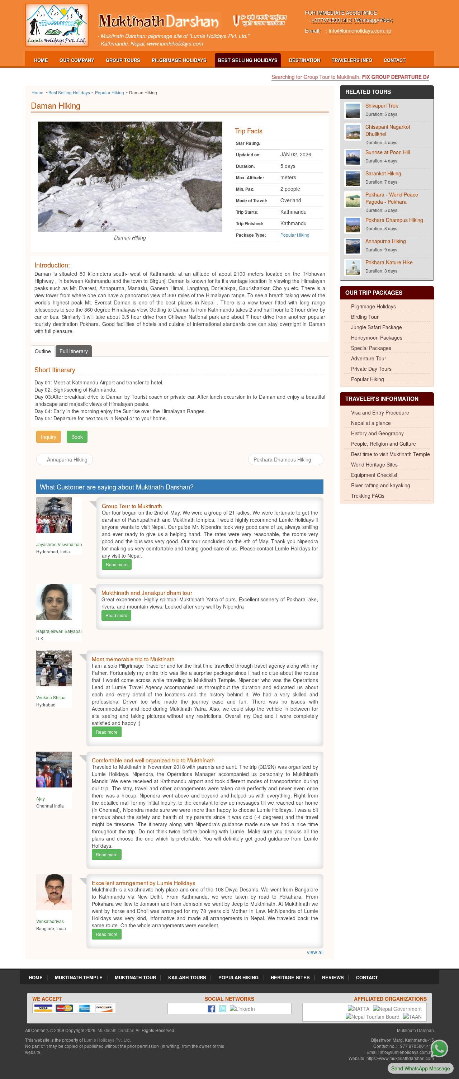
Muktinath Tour (135, 977)
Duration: (245, 166)
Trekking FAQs (367, 495)
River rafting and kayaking (380, 485)
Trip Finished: (249, 224)
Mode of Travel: (251, 201)
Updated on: (248, 155)
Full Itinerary (74, 351)
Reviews (333, 977)
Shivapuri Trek (381, 105)
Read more (117, 564)
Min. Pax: (245, 189)
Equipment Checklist (374, 474)
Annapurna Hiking (67, 459)
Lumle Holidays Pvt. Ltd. (107, 1040)
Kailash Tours (187, 977)
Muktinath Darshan (116, 1030)
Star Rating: (248, 143)
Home (41, 60)
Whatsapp (366, 19)
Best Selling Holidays (248, 60)
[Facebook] (210, 1008)
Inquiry (48, 436)
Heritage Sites (290, 977)
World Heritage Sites (374, 464)
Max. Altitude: (250, 178)
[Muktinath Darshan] (57, 24)
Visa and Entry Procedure (380, 412)
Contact (395, 60)
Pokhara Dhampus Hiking (283, 459)
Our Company (77, 60)
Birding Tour (365, 316)
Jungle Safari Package (376, 327)
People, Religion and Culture (383, 443)
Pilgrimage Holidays (179, 60)
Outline (43, 351)
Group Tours (123, 60)
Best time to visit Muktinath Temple (390, 454)
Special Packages (371, 347)
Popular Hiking (294, 235)
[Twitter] (221, 1008)
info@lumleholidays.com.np (360, 30)
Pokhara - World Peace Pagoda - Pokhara (391, 198)
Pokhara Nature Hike (389, 262)
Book (77, 436)
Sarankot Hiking (383, 173)
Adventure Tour (368, 358)
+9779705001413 (332, 19)
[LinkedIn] (240, 1008)
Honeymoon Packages (376, 337)
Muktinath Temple (79, 977)
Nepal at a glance (371, 422)
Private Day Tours (371, 368)
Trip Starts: (247, 212)
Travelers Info (352, 60)
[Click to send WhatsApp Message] (439, 1047)
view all (315, 952)
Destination (304, 60)
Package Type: (251, 235)
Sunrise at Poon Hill (387, 152)
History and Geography (377, 433)
